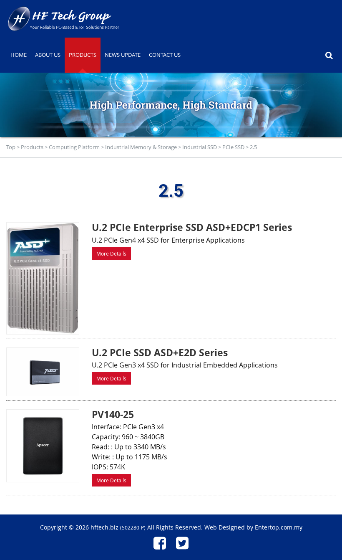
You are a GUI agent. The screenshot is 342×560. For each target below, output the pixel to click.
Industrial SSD (199, 147)
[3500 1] (42, 278)
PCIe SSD (233, 147)
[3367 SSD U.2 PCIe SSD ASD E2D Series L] (42, 371)
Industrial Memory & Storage (141, 147)
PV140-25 (113, 414)
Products (32, 147)
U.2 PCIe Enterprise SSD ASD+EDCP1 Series (192, 227)
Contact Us (165, 54)
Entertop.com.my (278, 527)
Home (18, 54)
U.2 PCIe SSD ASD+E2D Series (160, 352)
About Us (47, 54)
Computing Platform (74, 147)
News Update (123, 54)
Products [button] (82, 54)
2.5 (253, 147)
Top (10, 147)
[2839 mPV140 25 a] (42, 445)
